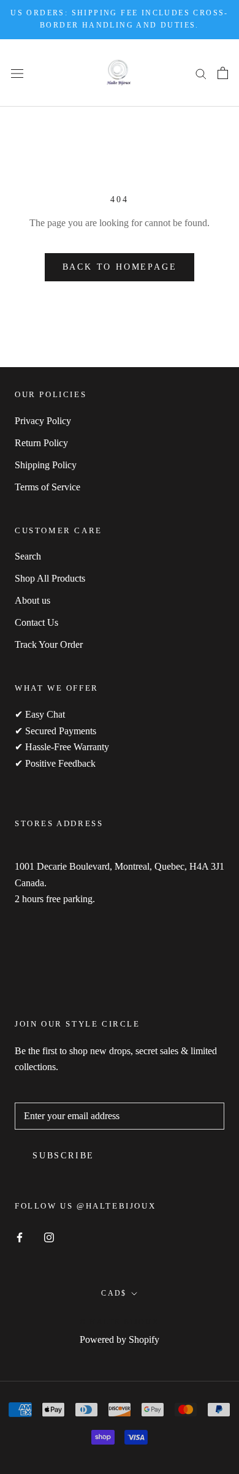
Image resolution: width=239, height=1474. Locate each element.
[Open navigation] (17, 72)
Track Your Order (49, 644)
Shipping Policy (46, 465)
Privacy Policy (43, 421)
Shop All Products (50, 578)
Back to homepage (120, 267)
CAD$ (114, 1293)
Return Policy (41, 443)
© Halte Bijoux (120, 1322)
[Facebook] (20, 1236)
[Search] (201, 72)
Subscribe (63, 1155)
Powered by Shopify (119, 1339)
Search (28, 556)
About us (32, 600)
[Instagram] (49, 1236)
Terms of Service (47, 487)
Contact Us (36, 622)
